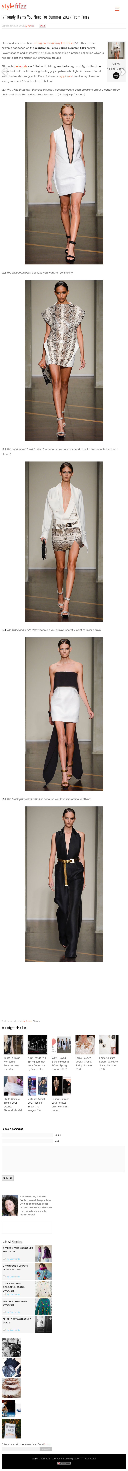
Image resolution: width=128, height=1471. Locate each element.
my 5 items (65, 76)
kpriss (31, 25)
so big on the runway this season (54, 43)
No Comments (13, 1259)
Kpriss (46, 1444)
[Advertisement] (64, 35)
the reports (20, 66)
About (77, 1459)
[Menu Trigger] (117, 8)
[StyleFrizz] (14, 10)
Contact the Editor (62, 1459)
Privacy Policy (89, 1459)
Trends (36, 1021)
